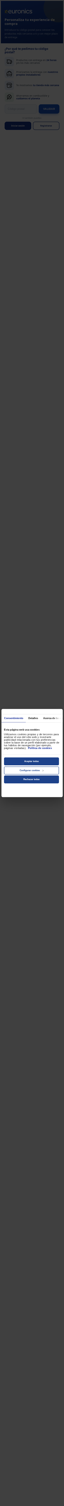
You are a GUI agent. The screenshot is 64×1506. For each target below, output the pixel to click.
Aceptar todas (31, 761)
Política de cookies (40, 748)
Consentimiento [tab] (13, 718)
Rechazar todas (31, 779)
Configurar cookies (30, 770)
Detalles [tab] (33, 718)
